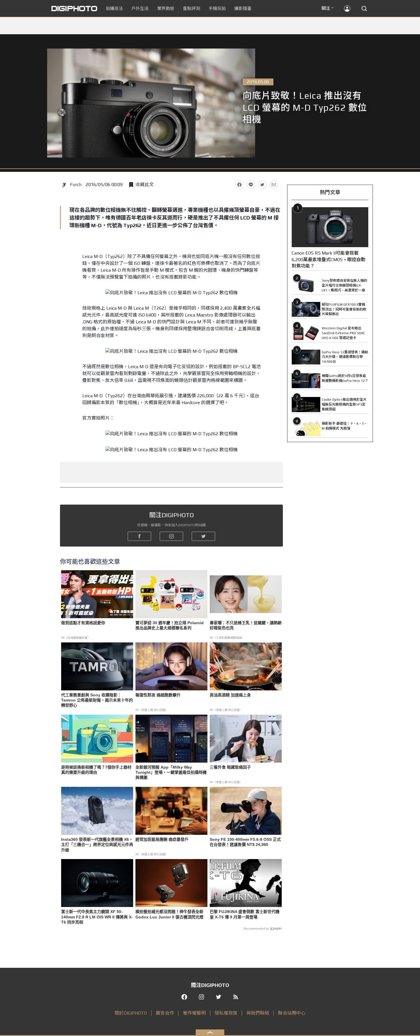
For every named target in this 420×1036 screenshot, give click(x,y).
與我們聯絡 (257, 1013)
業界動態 (165, 8)
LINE (251, 184)
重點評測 (191, 8)
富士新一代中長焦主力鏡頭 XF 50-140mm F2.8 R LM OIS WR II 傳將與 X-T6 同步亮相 (97, 916)
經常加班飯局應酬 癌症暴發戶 (162, 839)
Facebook (239, 184)
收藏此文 (144, 184)
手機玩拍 (217, 8)
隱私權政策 (226, 1013)
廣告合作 (165, 1013)
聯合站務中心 (291, 1013)
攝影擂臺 (242, 8)
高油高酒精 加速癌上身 (230, 695)
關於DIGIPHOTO (131, 1013)
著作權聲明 (194, 1013)
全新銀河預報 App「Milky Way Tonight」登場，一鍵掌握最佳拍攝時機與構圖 (171, 772)
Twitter (262, 184)
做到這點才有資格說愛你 (83, 622)
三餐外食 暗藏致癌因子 (230, 767)
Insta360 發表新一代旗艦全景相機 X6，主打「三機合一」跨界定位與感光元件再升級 (97, 844)
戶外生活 (140, 8)
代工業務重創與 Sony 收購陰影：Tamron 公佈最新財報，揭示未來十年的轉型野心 (97, 700)
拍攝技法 (114, 8)
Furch (75, 184)
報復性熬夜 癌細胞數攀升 (158, 695)
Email (273, 184)
